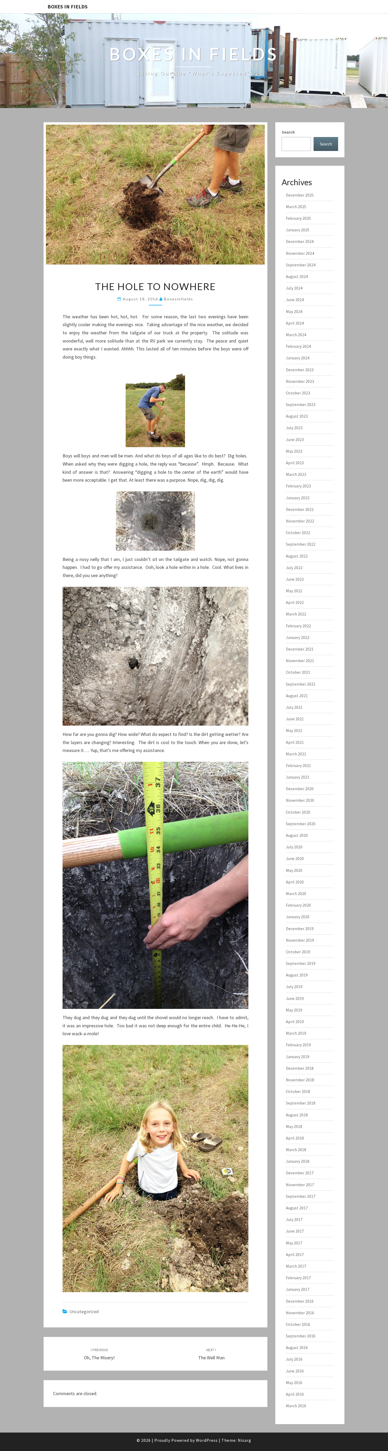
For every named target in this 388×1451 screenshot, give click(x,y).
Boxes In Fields (68, 6)
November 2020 (300, 800)
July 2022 (294, 567)
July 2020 (294, 846)
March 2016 (296, 1405)
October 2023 (298, 392)
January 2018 (297, 1161)
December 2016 (300, 1301)
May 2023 (294, 451)
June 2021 (295, 718)
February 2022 (298, 625)
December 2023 (300, 369)
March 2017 (296, 1266)
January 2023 (297, 497)
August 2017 (297, 1207)
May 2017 (294, 1242)
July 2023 (294, 427)
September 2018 (300, 1103)
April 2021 (295, 742)
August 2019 (297, 975)
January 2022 (297, 637)
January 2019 (297, 1056)
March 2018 (296, 1149)
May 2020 (294, 870)
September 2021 (300, 684)
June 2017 (295, 1231)
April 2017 (295, 1254)
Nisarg (244, 1440)
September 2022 (300, 544)
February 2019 (298, 1044)
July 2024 (294, 288)
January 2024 (297, 357)
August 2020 (297, 835)
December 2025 (300, 195)
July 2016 (294, 1359)
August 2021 (297, 695)
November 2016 (300, 1312)
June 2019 (295, 998)
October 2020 (298, 812)
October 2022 (298, 532)
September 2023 (300, 404)
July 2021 (294, 707)
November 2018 (300, 1079)
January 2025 (297, 229)
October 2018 (298, 1091)
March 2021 (296, 753)
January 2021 (297, 777)
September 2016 (300, 1335)
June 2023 (295, 439)
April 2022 (295, 602)
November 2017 (300, 1184)
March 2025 (296, 206)
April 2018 (295, 1138)
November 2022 (300, 521)
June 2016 (295, 1371)
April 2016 (295, 1394)
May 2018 (294, 1126)
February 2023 (298, 485)
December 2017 (300, 1172)
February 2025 (298, 218)
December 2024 (300, 241)
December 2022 (300, 509)
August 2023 (297, 416)
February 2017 (298, 1277)
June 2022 (295, 579)
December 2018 (300, 1068)
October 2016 (298, 1324)
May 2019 (294, 1010)
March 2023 (296, 474)
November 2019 (300, 940)
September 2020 (300, 823)
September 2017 (300, 1196)
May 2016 (294, 1382)
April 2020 (295, 882)
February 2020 (298, 905)
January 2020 (297, 916)
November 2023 (300, 381)
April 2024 (295, 323)
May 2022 (294, 590)
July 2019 (294, 986)
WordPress (207, 1440)
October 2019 (298, 951)
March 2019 (296, 1033)
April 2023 (295, 462)
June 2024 (295, 299)
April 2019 (295, 1021)
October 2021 (298, 672)
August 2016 (297, 1347)
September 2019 (300, 963)
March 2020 (296, 893)
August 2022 (297, 556)
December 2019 (300, 928)
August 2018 (297, 1114)
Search (288, 132)
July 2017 (294, 1219)
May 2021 (294, 730)
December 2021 (300, 649)
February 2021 (298, 765)
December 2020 (300, 788)
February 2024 (298, 346)
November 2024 (300, 253)
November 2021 (300, 660)
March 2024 (296, 334)
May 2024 (294, 311)
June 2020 (295, 858)
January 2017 (297, 1289)
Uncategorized (84, 1311)
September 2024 (300, 264)
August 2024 (297, 276)
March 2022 (296, 614)
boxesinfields (178, 299)
